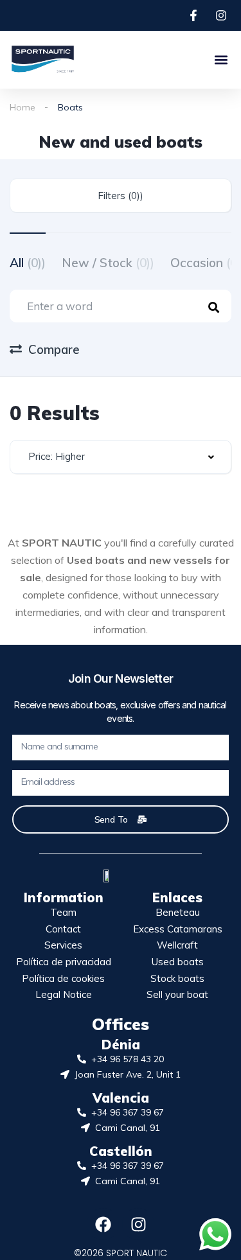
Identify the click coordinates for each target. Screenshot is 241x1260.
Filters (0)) (120, 195)
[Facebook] (103, 1224)
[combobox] (120, 457)
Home (22, 107)
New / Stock (108, 262)
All (28, 262)
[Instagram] (138, 1224)
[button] (220, 59)
